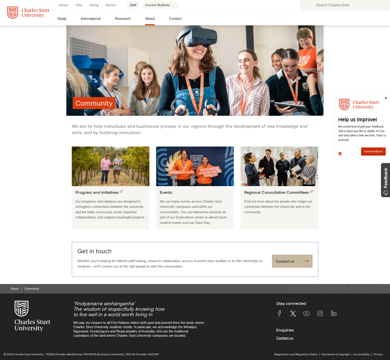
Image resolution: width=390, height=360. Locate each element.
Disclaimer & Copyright (336, 354)
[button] (65, 20)
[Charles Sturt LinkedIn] (334, 314)
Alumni (111, 5)
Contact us (285, 261)
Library (63, 5)
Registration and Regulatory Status (296, 354)
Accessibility (362, 354)
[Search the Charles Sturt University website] (305, 5)
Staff (133, 5)
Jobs (79, 5)
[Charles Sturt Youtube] (306, 314)
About (15, 288)
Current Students (157, 5)
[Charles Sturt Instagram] (320, 314)
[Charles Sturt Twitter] (293, 314)
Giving (94, 5)
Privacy (378, 354)
